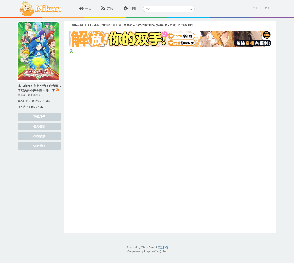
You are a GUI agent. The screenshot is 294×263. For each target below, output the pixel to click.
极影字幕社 (34, 95)
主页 (88, 8)
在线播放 (39, 136)
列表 (132, 8)
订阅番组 (39, 146)
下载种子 (39, 116)
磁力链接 (39, 126)
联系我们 (163, 247)
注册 (254, 8)
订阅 (110, 8)
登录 (267, 8)
